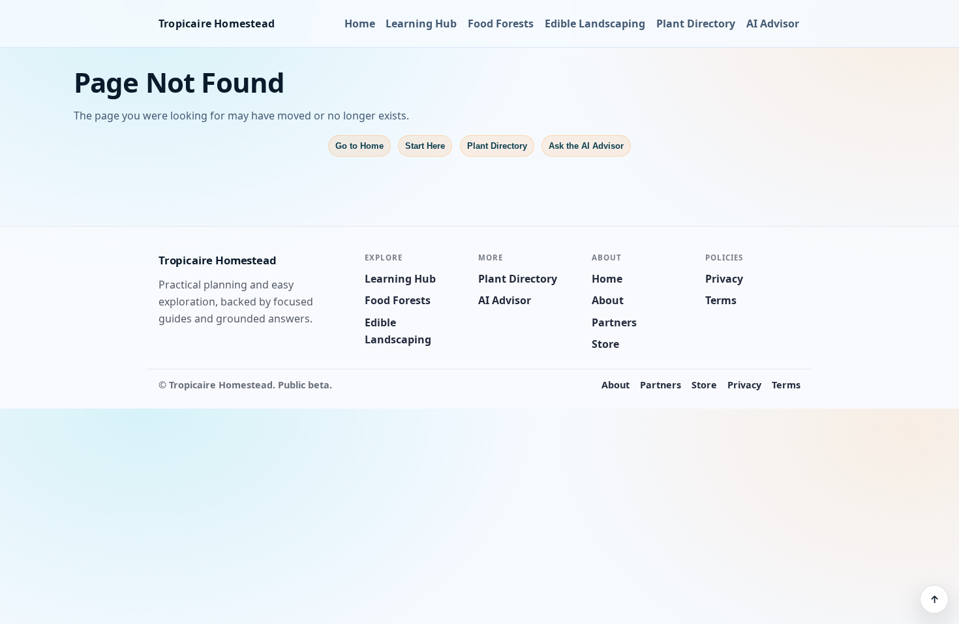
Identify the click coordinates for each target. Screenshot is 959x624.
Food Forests (501, 23)
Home (359, 23)
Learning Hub (421, 23)
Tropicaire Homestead (217, 23)
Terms (721, 300)
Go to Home (359, 146)
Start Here (425, 146)
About (608, 300)
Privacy (724, 279)
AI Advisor (772, 23)
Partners (614, 322)
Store (605, 344)
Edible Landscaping (595, 23)
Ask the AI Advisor (586, 146)
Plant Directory (695, 23)
